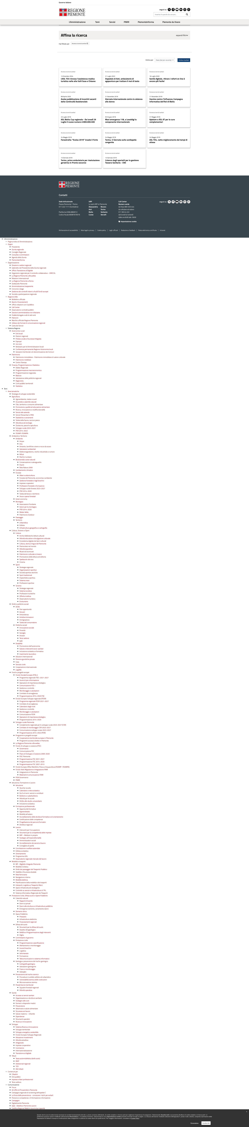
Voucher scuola (25, 788)
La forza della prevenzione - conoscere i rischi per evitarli (32, 1095)
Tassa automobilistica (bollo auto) (28, 1058)
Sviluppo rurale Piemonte (25, 722)
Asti (90, 209)
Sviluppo (15, 1024)
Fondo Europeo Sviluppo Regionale (28, 1035)
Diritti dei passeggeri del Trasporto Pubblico (31, 869)
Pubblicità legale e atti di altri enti (24, 315)
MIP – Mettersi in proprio (28, 835)
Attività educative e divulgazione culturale (34, 538)
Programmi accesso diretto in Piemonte (34, 740)
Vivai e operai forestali (27, 496)
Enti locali (19, 333)
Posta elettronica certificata (147, 230)
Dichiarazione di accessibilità (68, 230)
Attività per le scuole (26, 798)
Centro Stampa (21, 362)
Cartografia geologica (27, 964)
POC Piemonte (24, 756)
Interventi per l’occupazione (29, 830)
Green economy (21, 499)
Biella (91, 212)
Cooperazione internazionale (26, 667)
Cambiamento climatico (24, 470)
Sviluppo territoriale (23, 1029)
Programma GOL (22, 856)
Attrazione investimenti (24, 1037)
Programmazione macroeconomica (28, 370)
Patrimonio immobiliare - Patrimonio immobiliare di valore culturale (40, 357)
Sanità (14, 992)
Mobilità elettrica (22, 880)
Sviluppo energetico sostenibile (27, 1032)
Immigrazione (24, 620)
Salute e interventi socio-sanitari (31, 648)
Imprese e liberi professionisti (22, 1079)
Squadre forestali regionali (29, 987)
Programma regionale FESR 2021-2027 (34, 701)
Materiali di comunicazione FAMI (31, 774)
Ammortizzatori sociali (27, 840)
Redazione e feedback (128, 230)
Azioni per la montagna (27, 507)
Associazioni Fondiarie (27, 504)
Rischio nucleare (25, 457)
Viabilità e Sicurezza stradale (26, 872)
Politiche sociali (21, 625)
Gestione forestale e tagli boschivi (31, 480)
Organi (10, 244)
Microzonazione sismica (28, 982)
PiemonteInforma (146, 22)
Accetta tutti (206, 1123)
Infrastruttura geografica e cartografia (33, 528)
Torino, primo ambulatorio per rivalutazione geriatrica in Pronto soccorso (80, 161)
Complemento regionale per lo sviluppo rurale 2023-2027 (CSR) (42, 725)
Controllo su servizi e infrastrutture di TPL (31, 890)
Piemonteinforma (18, 260)
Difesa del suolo (21, 924)
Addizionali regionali (23, 1063)
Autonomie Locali (18, 331)
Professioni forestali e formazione (31, 486)
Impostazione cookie (128, 221)
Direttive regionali (25, 824)
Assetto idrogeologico (27, 929)
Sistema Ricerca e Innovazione (27, 1027)
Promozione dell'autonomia (29, 646)
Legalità (18, 669)
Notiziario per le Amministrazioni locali (30, 346)
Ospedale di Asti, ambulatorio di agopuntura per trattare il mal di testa (122, 80)
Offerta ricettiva (25, 596)
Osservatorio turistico (27, 598)
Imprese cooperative (23, 1045)
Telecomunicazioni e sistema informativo (34, 958)
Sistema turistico (25, 591)
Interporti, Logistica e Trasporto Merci (29, 885)
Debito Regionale (22, 367)
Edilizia (22, 525)
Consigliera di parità (26, 845)
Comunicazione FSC (26, 751)
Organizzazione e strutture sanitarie (29, 998)
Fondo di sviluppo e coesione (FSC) (28, 746)
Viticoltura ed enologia (24, 423)
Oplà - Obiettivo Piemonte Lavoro (24, 1105)
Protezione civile (22, 940)
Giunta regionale (18, 249)
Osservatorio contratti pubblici (23, 310)
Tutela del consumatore (28, 622)
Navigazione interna (23, 877)
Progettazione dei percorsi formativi (32, 822)
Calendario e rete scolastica (29, 790)
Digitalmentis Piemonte (20, 1103)
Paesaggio (19, 517)
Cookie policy (101, 230)
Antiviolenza (24, 614)
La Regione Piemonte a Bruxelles (24, 275)
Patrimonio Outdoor (26, 514)
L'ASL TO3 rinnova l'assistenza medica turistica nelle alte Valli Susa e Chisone (78, 80)
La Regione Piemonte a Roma (22, 281)
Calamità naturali (22, 898)
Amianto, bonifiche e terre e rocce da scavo (35, 446)
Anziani (22, 635)
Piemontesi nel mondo (27, 546)
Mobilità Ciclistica (22, 866)
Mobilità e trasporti (18, 861)
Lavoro (18, 827)
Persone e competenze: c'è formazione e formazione (31, 1098)
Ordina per (149, 60)
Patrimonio (16, 354)
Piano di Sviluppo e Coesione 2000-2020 (34, 753)
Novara (103, 206)
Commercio (20, 1048)
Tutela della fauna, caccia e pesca (28, 420)
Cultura (18, 533)
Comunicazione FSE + (27, 685)
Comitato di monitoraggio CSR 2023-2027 (35, 727)
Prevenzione (20, 1006)
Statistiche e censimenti (24, 417)
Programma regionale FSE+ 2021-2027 (34, 677)
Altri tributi (19, 1069)
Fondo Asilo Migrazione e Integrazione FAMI (32, 769)
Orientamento (21, 853)
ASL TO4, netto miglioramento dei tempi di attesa (168, 141)
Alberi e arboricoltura (27, 475)
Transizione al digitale (23, 1053)
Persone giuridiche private (25, 659)
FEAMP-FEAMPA (22, 433)
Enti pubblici (16, 1077)
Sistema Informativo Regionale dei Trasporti (32, 893)
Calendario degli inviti (27, 706)
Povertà (22, 630)
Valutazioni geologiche (27, 966)
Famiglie (22, 633)
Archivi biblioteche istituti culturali (31, 535)
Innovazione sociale (26, 627)
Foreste (18, 472)
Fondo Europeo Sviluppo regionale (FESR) (31, 698)
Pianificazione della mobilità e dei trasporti (31, 882)
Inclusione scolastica (27, 803)
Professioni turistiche (27, 593)
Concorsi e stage (18, 289)
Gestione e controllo (26, 688)
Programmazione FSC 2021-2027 (31, 759)
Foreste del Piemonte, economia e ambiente (35, 478)
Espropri (19, 341)
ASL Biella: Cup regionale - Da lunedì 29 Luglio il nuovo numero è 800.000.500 (78, 120)
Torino (103, 209)
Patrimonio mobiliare (23, 359)
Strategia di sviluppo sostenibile (23, 394)
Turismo (18, 585)
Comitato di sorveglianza (28, 693)
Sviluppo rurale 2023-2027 (26, 428)
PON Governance (22, 777)
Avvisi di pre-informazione (29, 680)
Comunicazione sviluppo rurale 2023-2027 (35, 730)
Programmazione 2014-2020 (30, 719)
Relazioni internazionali (20, 278)
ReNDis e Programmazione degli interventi (35, 932)
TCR (17, 1066)
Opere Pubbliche (22, 914)
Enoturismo (23, 601)
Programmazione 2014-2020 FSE (31, 696)
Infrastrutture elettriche (28, 919)
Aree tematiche (13, 391)
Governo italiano (65, 2)
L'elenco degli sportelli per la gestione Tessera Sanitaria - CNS (122, 161)
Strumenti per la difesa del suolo (31, 927)
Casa (17, 662)
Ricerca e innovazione (24, 1021)
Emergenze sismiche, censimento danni (34, 908)
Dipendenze (20, 1016)
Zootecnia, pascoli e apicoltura (27, 425)
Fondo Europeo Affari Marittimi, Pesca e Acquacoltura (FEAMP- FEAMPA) (42, 767)
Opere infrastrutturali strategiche (28, 887)
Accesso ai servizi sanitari (79, 43)
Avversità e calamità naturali (26, 402)
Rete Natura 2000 (26, 467)
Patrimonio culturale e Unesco (30, 554)
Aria (20, 444)
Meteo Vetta (23, 512)
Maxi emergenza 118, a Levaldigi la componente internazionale (121, 120)
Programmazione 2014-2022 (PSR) (32, 732)
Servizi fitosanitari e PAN (25, 415)
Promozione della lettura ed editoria (32, 556)
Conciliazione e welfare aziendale (28, 848)
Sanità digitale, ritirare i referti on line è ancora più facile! (167, 80)
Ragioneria (19, 380)
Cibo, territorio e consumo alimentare (29, 404)
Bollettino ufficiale (18, 299)
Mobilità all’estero (25, 814)
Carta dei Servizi (17, 325)
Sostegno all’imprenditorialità (30, 838)
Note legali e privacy (87, 230)
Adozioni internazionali (24, 656)
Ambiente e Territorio (19, 436)
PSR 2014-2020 (25, 491)
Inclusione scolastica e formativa (31, 651)
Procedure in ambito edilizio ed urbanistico (35, 977)
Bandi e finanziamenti (20, 302)
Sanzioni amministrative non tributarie (26, 312)
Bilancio (18, 375)
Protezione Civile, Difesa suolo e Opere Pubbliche (30, 895)
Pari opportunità (25, 609)
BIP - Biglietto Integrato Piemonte (28, 864)
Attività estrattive (22, 1040)
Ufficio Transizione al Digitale (22, 270)
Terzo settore (24, 638)
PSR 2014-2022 (22, 430)
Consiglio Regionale (19, 252)
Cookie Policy (135, 1118)
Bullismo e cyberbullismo (28, 795)
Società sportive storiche (28, 572)
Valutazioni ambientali (27, 449)
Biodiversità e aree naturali (25, 459)
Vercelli (103, 214)
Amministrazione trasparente (22, 286)
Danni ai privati (24, 903)
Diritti (18, 606)
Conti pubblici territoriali (24, 383)
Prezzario (22, 916)
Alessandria (93, 206)
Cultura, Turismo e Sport (20, 530)
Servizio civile (20, 664)
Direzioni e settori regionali (21, 265)
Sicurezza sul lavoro (23, 1011)
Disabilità (19, 643)
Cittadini (15, 1074)
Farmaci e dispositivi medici (26, 1003)
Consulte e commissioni (20, 254)
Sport (18, 564)
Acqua (21, 441)
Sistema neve (24, 580)
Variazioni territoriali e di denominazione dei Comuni (35, 352)
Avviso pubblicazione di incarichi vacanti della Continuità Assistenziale (78, 100)
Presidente (16, 247)
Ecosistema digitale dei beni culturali (32, 541)
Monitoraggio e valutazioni (29, 690)
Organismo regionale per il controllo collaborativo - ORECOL (34, 273)
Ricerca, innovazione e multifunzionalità (30, 409)
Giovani (22, 612)
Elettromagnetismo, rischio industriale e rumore (37, 451)
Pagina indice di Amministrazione (20, 241)
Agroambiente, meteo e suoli (26, 399)
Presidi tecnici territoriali (24, 985)
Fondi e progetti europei (20, 672)
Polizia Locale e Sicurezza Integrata (28, 338)
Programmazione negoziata (26, 373)
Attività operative (25, 990)
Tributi (14, 1056)
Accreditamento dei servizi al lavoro (32, 843)
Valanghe (22, 971)
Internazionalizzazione (24, 1050)
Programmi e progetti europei (26, 735)
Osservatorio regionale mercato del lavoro (31, 859)
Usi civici (19, 344)
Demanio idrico (21, 911)
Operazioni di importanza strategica (32, 683)
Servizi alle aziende (22, 412)
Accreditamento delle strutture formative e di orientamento (41, 817)
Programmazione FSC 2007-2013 (31, 764)
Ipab (20, 641)
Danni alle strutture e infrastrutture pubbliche (36, 906)
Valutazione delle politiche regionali (28, 378)
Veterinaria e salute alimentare (27, 1008)
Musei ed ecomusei (26, 551)
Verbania (104, 212)
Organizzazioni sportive (28, 570)
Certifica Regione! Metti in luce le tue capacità (28, 1108)
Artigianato (20, 1042)
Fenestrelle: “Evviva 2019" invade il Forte (79, 140)
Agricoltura (16, 396)
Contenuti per (13, 1071)
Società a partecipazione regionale (24, 294)
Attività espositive (26, 549)
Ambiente (19, 438)
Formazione (23, 956)
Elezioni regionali (22, 336)
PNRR (126, 22)
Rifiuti (21, 454)
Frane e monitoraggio (27, 969)
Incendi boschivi (25, 948)
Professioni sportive (26, 583)
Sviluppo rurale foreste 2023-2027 (32, 488)
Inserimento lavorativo (27, 654)
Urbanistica (23, 522)
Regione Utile (13, 296)
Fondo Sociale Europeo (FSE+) (27, 675)
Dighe (21, 935)
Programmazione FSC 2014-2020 (31, 761)
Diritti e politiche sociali (20, 604)
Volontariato (23, 953)
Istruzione (19, 785)
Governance (23, 748)
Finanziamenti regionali (28, 922)
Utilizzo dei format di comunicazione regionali (28, 323)
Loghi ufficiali (113, 230)
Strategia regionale (26, 567)
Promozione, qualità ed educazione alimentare (33, 407)
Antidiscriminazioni (26, 617)
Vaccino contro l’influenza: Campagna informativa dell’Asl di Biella (166, 100)
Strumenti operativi (23, 1019)
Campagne (15, 1100)
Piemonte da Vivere (171, 22)
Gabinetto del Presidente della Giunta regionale (29, 268)
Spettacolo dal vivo (26, 559)
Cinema (22, 562)
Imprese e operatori (26, 483)
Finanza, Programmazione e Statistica (25, 365)
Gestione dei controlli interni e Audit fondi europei (30, 291)
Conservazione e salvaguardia (30, 462)
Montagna (19, 501)
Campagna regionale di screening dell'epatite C (29, 1092)
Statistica (19, 386)
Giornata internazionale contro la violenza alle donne (123, 100)
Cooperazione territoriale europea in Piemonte (36, 738)
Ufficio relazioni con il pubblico (23, 304)
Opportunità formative (27, 809)
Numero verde (123, 204)
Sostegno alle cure (22, 1000)
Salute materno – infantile (25, 1014)
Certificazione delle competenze (31, 819)
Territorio (19, 520)
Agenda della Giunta (19, 257)
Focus (14, 1087)
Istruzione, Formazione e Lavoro (23, 782)
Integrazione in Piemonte (28, 772)
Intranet (162, 230)
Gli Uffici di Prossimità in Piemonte (24, 1090)
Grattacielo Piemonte (19, 283)
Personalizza (194, 1123)
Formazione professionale (25, 806)
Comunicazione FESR (27, 714)
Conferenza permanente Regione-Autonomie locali (34, 349)
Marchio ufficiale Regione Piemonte (25, 320)
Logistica (22, 950)
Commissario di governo (24, 937)
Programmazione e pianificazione (31, 943)
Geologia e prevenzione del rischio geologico (32, 961)
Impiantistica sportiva (27, 577)
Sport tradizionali (25, 575)
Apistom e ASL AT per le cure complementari (162, 120)
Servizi (112, 22)
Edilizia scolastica (22, 851)
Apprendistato (24, 811)
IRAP (17, 1061)
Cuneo (91, 214)
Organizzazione (13, 262)
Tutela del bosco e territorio (29, 493)
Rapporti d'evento (26, 901)
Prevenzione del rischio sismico (27, 974)
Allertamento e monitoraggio (30, 945)
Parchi (21, 465)
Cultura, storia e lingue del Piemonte (32, 543)
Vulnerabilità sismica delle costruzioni (33, 979)
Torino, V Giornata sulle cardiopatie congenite (120, 141)
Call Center (16, 307)
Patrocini (15, 317)
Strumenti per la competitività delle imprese (35, 832)
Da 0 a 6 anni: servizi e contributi (31, 793)
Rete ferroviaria (21, 874)
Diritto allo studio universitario (30, 801)
